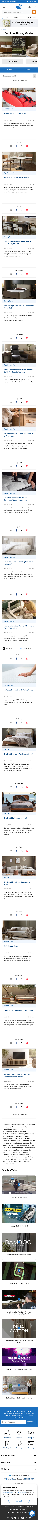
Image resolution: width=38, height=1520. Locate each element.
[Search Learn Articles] (34, 76)
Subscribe (31, 1422)
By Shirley (19, 335)
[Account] (29, 6)
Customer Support (9, 1455)
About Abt (5, 1462)
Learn (4, 29)
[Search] (34, 12)
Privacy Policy (21, 1493)
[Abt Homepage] (19, 6)
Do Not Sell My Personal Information (19, 1512)
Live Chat (11, 1479)
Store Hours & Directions (20, 1476)
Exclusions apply (19, 1417)
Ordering (5, 1469)
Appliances (13, 61)
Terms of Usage (8, 1493)
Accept (19, 1501)
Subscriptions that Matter (9, 2)
